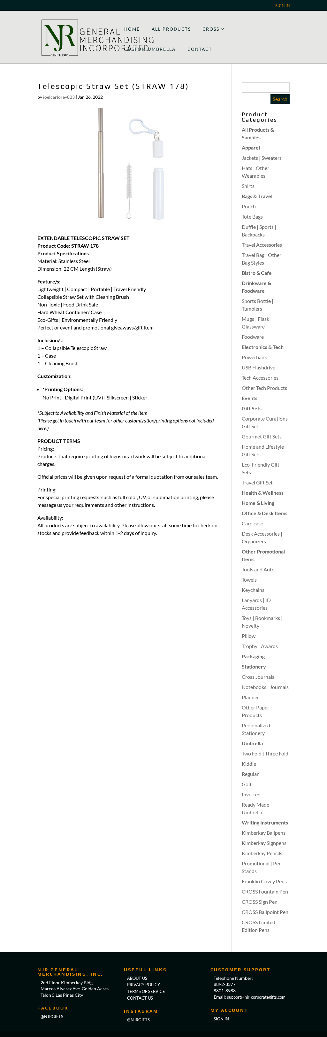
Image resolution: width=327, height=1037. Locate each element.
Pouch (249, 206)
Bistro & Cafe (257, 273)
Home (132, 29)
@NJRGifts (138, 1019)
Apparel (251, 147)
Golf (246, 784)
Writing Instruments (265, 822)
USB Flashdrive (258, 367)
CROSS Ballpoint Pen (265, 912)
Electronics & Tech (263, 347)
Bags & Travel (257, 196)
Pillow (248, 636)
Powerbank (254, 357)
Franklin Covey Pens (264, 881)
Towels (249, 580)
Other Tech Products (264, 388)
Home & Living (258, 503)
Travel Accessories (262, 245)
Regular (250, 774)
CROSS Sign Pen (260, 902)
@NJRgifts (52, 1016)
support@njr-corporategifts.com (256, 997)
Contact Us (140, 998)
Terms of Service (146, 991)
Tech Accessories (260, 378)
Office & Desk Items (264, 513)
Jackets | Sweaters (262, 158)
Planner (250, 697)
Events (249, 398)
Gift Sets (252, 408)
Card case (252, 523)
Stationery (254, 666)
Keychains (253, 590)
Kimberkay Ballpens (263, 833)
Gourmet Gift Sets (262, 436)
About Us (137, 978)
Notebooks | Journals (265, 687)
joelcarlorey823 (59, 97)
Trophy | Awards (260, 646)
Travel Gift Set (257, 482)
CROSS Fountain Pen (265, 891)
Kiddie (249, 764)
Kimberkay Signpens (264, 843)
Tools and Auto (258, 569)
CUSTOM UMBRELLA (150, 49)
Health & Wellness (263, 493)
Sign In (282, 5)
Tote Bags (252, 216)
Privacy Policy (143, 984)
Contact (199, 49)
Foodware (253, 337)
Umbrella (252, 743)
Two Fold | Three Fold (265, 753)
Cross (210, 29)
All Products (171, 29)
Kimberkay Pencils (262, 853)
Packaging (253, 656)
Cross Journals (258, 677)
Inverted (251, 794)
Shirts (248, 186)
